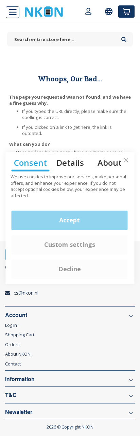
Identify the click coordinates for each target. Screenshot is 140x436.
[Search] (124, 37)
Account (16, 315)
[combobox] (62, 39)
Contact (13, 364)
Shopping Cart (19, 335)
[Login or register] (88, 12)
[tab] (70, 354)
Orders (12, 344)
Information (20, 379)
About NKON (18, 354)
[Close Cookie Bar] (126, 160)
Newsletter (18, 412)
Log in (11, 325)
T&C (11, 395)
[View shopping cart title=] (126, 11)
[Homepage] (44, 11)
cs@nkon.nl (26, 293)
